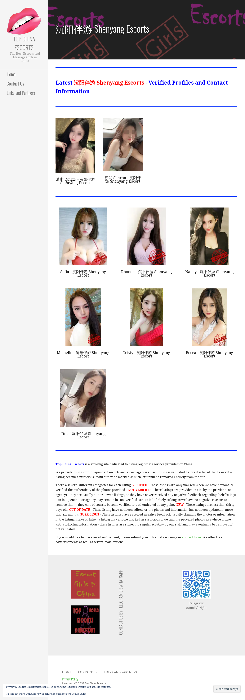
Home (11, 74)
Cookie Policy (79, 694)
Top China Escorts (24, 43)
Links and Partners (21, 92)
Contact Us (15, 83)
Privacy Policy (70, 679)
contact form (191, 537)
